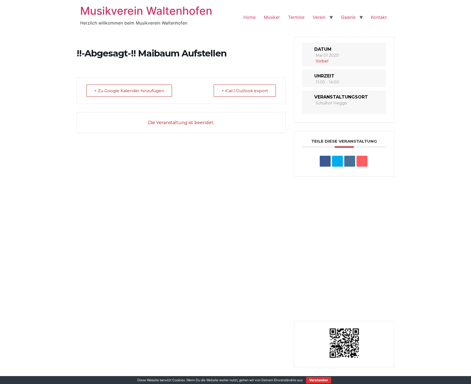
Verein (319, 17)
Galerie (348, 17)
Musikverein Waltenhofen (146, 10)
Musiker (272, 17)
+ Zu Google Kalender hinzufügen (129, 90)
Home (249, 17)
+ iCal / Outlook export (245, 90)
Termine (296, 17)
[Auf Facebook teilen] (325, 161)
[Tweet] (337, 161)
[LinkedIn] (349, 161)
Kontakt (379, 17)
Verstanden (318, 380)
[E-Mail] (362, 161)
